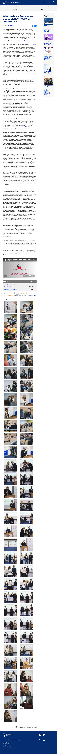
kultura (37, 6)
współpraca (25, 6)
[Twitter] (34, 25)
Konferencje (10, 12)
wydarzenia (15, 6)
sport (41, 6)
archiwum (41, 9)
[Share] (35, 25)
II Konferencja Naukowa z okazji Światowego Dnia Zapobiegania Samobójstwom (48, 42)
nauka (20, 6)
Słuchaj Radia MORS (44, 2)
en (53, 1)
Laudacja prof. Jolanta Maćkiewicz (11, 284)
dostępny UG (46, 6)
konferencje (32, 6)
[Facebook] (32, 25)
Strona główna (5, 12)
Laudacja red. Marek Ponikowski (10, 289)
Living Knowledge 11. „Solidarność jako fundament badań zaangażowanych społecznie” (48, 74)
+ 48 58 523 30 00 (11, 748)
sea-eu (52, 6)
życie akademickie (7, 6)
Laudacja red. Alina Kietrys (9, 286)
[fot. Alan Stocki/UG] (10, 307)
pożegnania (16, 9)
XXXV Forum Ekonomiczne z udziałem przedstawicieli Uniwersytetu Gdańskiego (47, 28)
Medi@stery (24, 40)
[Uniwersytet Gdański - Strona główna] (7, 2)
